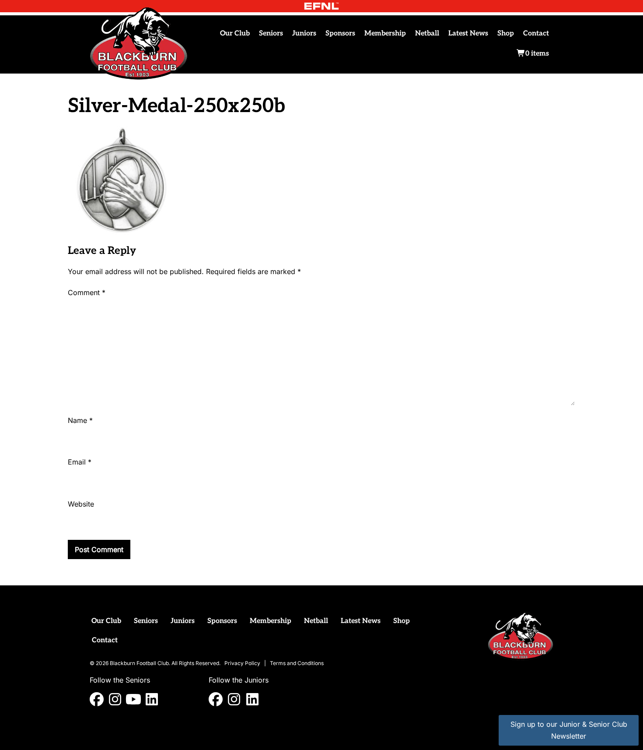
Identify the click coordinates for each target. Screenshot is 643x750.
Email (79, 462)
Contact (536, 33)
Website (81, 504)
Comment (86, 292)
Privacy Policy (242, 663)
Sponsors (340, 33)
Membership (385, 33)
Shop (505, 33)
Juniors (304, 33)
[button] (97, 699)
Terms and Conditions (297, 663)
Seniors (271, 33)
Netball (427, 33)
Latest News (468, 33)
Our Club (235, 33)
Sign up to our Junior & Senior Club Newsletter (568, 730)
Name (80, 420)
